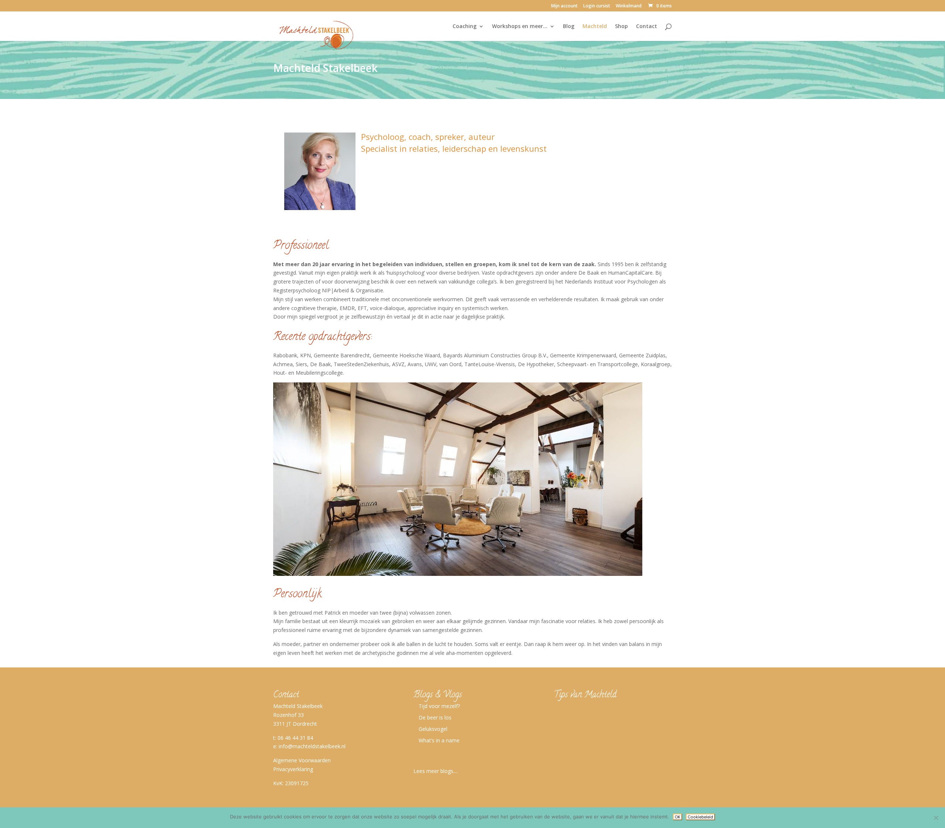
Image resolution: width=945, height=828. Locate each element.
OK (677, 817)
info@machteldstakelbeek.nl (312, 746)
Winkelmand (629, 6)
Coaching (465, 27)
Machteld (595, 27)
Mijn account (564, 6)
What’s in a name (439, 740)
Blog (568, 27)
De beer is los (435, 717)
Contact (646, 27)
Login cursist (596, 6)
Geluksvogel (433, 728)
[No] (935, 817)
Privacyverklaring (293, 769)
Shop (621, 27)
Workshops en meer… (519, 27)
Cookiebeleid (700, 817)
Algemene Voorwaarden (302, 760)
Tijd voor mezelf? (439, 706)
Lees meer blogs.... (435, 770)
